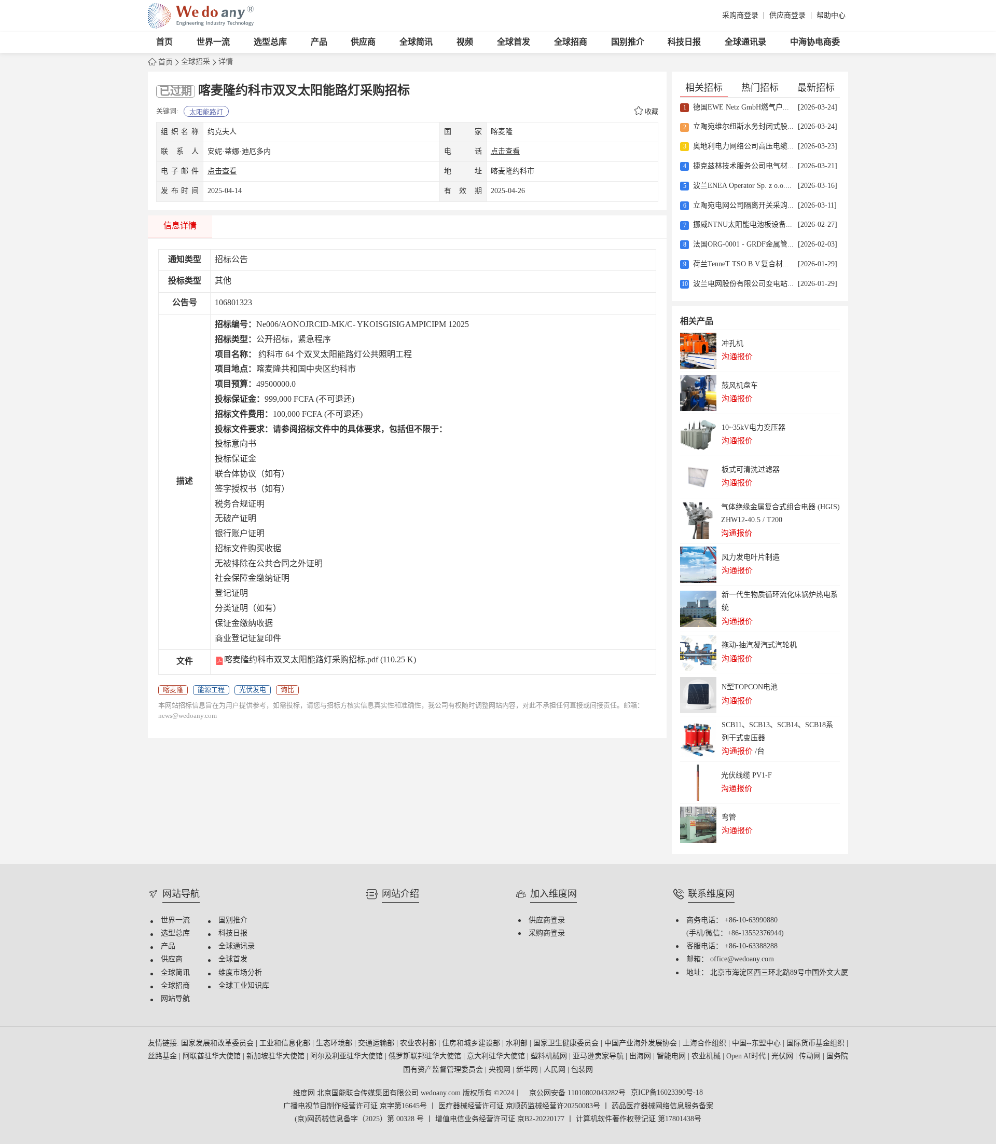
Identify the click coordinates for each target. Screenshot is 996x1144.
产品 (319, 42)
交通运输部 (377, 1043)
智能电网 (672, 1056)
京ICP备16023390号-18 (667, 1093)
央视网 (501, 1070)
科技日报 (684, 42)
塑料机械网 (550, 1056)
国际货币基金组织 (816, 1043)
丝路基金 (163, 1056)
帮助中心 (831, 16)
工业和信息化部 (285, 1043)
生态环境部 (335, 1043)
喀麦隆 (173, 689)
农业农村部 (419, 1043)
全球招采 (195, 62)
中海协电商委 (815, 42)
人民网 (556, 1070)
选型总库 (270, 42)
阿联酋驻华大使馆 (213, 1056)
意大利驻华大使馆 (497, 1056)
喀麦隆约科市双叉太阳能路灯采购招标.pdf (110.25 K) (320, 660)
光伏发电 (252, 689)
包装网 (582, 1070)
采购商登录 (740, 16)
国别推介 (627, 42)
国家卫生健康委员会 (567, 1043)
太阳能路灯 (206, 112)
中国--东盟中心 (757, 1043)
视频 (465, 42)
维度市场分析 (240, 973)
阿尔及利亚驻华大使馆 (347, 1056)
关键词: (167, 111)
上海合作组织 (705, 1043)
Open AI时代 (747, 1056)
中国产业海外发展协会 (641, 1043)
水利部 (518, 1043)
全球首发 (513, 42)
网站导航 (175, 999)
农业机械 (707, 1056)
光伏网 (783, 1056)
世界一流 (213, 42)
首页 (164, 42)
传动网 (811, 1056)
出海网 (641, 1056)
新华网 (528, 1070)
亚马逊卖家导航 (599, 1056)
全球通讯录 (745, 42)
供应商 (363, 42)
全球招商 (570, 42)
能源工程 (211, 689)
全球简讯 (416, 42)
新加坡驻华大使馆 (276, 1056)
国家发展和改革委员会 (218, 1043)
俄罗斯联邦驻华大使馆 (426, 1056)
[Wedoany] (201, 16)
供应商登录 (787, 16)
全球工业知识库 (243, 986)
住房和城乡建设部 (472, 1043)
